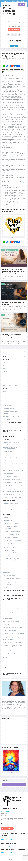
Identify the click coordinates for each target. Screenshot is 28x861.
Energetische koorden (9, 575)
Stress (4, 368)
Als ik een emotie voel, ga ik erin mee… (12, 642)
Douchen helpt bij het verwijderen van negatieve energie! (12, 646)
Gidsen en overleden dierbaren (12, 523)
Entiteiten (5, 517)
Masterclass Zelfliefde (8, 408)
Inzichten (6, 359)
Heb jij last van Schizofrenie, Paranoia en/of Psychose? (12, 551)
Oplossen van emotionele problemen (12, 482)
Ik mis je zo (6, 624)
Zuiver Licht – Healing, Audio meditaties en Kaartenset (12, 423)
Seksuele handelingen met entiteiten (13, 569)
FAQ (4, 667)
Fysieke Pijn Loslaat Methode (10, 509)
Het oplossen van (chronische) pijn (11, 621)
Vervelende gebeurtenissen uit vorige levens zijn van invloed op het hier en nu (13, 490)
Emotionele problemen (10, 467)
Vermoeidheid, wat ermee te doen (11, 650)
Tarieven (6, 439)
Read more (5, 712)
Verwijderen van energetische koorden (12, 579)
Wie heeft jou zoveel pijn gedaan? (11, 653)
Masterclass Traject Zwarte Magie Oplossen (11, 412)
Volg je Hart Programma (9, 419)
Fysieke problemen (9, 500)
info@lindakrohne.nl (6, 811)
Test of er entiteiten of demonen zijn (13, 591)
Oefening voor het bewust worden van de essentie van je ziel (13, 638)
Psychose (7, 555)
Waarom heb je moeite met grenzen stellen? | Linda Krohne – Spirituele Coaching (14, 271)
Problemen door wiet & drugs (12, 603)
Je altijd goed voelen (8, 506)
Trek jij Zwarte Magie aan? (9, 612)
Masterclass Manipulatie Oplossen (11, 416)
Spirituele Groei (8, 454)
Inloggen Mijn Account (10, 427)
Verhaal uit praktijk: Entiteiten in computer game (13, 634)
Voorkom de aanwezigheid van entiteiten (12, 599)
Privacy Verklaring (7, 451)
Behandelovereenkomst (7, 852)
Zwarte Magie (6, 572)
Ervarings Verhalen (9, 670)
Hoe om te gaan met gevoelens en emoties (13, 470)
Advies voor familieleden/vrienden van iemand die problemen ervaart (13, 384)
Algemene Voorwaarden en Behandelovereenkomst (10, 448)
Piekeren (5, 362)
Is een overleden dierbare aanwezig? (12, 527)
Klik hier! (23, 183)
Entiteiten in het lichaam (10, 547)
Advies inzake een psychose (12, 563)
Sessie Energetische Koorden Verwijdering (12, 583)
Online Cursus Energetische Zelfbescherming (10, 404)
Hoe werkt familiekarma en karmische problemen (12, 486)
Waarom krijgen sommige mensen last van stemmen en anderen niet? (12, 336)
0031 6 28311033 (15, 29)
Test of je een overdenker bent (13, 595)
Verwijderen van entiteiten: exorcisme (13, 566)
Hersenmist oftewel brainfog (10, 503)
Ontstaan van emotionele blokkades (12, 479)
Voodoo (5, 587)
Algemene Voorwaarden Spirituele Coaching (11, 443)
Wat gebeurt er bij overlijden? (13, 534)
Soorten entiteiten (8, 520)
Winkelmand (6, 391)
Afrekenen (6, 395)
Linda (5, 374)
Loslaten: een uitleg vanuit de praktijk (12, 627)
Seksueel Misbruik (7, 618)
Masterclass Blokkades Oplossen (11, 401)
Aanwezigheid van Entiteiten (11, 537)
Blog (3, 250)
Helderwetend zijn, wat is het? (10, 461)
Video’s (5, 660)
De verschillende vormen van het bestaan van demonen (12, 544)
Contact (6, 664)
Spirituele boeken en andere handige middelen (12, 435)
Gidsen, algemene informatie (13, 531)
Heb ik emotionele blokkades (10, 476)
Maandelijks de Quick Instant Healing (12, 674)
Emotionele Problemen (12, 250)
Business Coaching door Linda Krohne (12, 431)
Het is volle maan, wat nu (9, 630)
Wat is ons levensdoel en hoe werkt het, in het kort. (13, 656)
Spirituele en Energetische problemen (11, 513)
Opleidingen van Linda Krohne (12, 398)
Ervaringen (6, 378)
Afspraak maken (8, 381)
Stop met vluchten (8, 473)
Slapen (5, 365)
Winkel (5, 388)
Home (5, 356)
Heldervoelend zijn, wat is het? (10, 458)
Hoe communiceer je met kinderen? (13, 497)
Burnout (5, 371)
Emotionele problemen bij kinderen (12, 494)
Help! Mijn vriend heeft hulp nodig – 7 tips (13, 615)
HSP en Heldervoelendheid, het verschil (13, 464)
